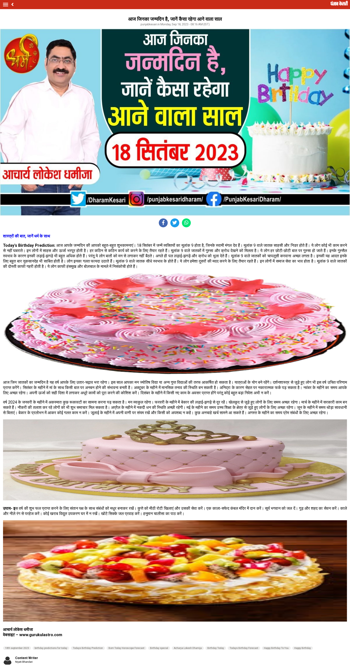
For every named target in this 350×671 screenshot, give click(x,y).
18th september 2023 (17, 648)
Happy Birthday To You (276, 648)
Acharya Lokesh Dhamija (188, 648)
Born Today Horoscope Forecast (126, 648)
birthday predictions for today (51, 648)
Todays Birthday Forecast (244, 648)
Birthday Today (215, 648)
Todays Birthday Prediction (88, 648)
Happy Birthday (302, 648)
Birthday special (159, 648)
